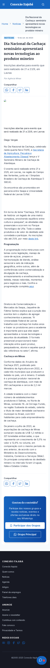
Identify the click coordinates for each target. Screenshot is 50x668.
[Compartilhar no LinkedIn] (26, 90)
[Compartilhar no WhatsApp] (6, 90)
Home (5, 23)
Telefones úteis (9, 597)
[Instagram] (8, 643)
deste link (33, 238)
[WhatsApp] (23, 643)
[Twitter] (18, 643)
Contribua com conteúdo (13, 620)
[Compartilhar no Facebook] (13, 90)
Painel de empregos (11, 592)
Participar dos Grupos (27, 525)
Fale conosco (8, 625)
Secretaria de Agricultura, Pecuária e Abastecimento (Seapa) (24, 153)
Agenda (5, 582)
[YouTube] (3, 643)
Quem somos (8, 572)
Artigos (5, 587)
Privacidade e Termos (12, 630)
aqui (31, 286)
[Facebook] (13, 643)
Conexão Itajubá (9, 566)
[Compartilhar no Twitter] (20, 90)
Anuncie (6, 610)
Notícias (16, 23)
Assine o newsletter (11, 615)
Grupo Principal (27, 534)
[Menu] (3, 4)
